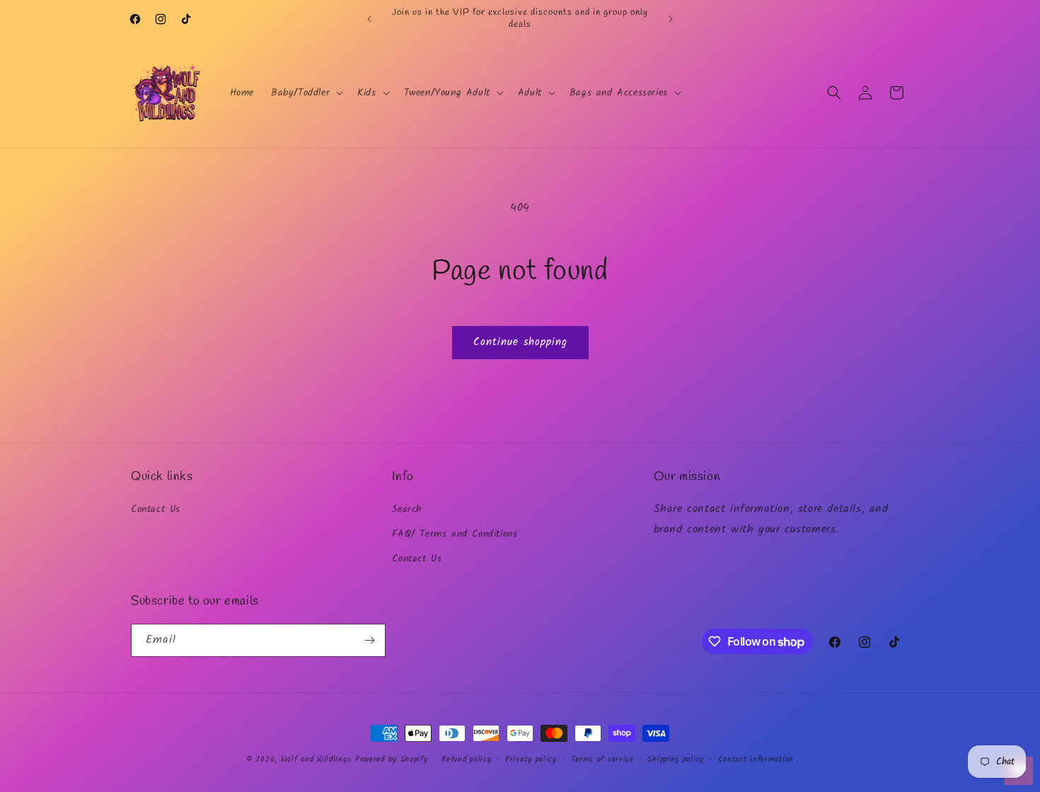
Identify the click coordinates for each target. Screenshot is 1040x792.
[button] (305, 92)
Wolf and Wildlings (316, 759)
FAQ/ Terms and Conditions (454, 534)
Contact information (756, 759)
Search (407, 509)
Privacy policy (531, 759)
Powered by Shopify (391, 759)
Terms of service (602, 759)
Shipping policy (675, 759)
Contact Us (155, 509)
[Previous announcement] (369, 19)
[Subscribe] (369, 640)
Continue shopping (520, 342)
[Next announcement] (670, 19)
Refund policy (466, 759)
